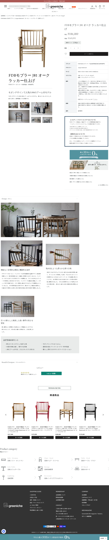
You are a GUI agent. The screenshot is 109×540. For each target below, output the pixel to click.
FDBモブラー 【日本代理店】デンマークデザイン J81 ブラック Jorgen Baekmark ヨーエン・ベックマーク (90, 428)
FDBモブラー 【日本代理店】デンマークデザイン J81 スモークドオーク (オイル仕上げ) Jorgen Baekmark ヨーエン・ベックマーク (19, 429)
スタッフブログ (86, 505)
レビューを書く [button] (51, 373)
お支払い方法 (33, 497)
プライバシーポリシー (36, 507)
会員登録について (60, 495)
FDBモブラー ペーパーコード (37, 16)
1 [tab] (21, 265)
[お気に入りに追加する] (66, 54)
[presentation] (6, 415)
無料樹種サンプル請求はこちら (77, 178)
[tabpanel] (21, 254)
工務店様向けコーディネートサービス (66, 519)
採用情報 (84, 502)
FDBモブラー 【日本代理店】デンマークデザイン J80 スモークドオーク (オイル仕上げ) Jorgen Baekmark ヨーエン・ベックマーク (66, 429)
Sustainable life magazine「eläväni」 (92, 513)
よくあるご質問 (34, 505)
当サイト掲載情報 (86, 516)
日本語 (102, 538)
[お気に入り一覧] (104, 6)
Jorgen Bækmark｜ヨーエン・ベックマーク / (26, 18)
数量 (66, 48)
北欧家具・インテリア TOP (7, 16)
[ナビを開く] (5, 6)
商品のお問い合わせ (61, 511)
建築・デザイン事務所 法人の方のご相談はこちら (81, 182)
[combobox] (103, 538)
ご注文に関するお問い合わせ (63, 508)
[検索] (96, 6)
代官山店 (90, 500)
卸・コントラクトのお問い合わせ (65, 516)
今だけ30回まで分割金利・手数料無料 (54, 1)
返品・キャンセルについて (37, 502)
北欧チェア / (41, 18)
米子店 (95, 500)
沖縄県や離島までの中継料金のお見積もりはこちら (81, 175)
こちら (95, 99)
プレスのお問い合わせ (62, 513)
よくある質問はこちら (103, 185)
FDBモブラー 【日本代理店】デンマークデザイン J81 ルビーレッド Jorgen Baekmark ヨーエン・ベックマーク (42, 428)
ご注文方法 (33, 495)
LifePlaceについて (87, 497)
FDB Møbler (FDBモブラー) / (8, 18)
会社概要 (84, 495)
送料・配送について (35, 500)
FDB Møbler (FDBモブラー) (22, 16)
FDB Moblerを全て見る (54, 388)
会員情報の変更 (60, 500)
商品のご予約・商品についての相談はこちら (80, 172)
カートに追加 (18, 437)
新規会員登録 (59, 497)
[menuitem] (9, 8)
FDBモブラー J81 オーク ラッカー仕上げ (55, 16)
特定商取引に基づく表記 (36, 510)
